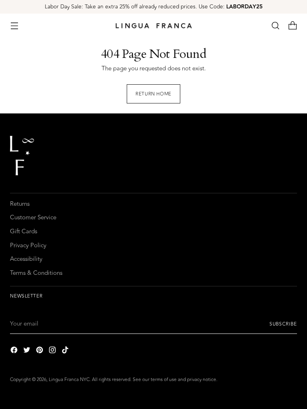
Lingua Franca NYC (69, 379)
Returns (20, 203)
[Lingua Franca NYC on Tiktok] (66, 351)
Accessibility (26, 259)
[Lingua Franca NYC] (153, 25)
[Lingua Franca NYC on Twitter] (27, 351)
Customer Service (33, 217)
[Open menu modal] (14, 26)
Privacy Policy (28, 245)
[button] (275, 26)
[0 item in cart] (293, 26)
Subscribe (283, 324)
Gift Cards (23, 231)
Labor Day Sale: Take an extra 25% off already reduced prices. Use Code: (154, 6)
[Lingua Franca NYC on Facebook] (15, 351)
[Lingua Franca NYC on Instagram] (53, 351)
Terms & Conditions (36, 273)
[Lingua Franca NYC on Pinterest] (40, 351)
